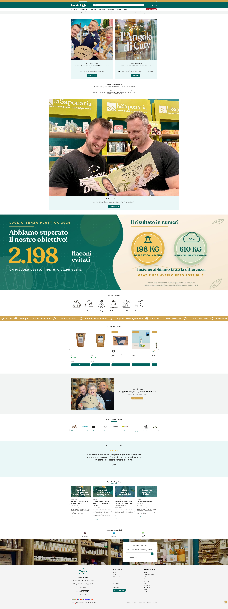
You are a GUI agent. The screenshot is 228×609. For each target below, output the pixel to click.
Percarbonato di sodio (96, 354)
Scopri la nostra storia (137, 398)
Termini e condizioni (141, 602)
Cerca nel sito (147, 587)
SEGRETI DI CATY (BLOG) (152, 1)
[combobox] (118, 5)
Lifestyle (119, 9)
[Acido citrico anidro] (80, 339)
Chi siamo (146, 578)
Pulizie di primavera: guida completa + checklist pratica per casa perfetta (125, 503)
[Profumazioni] (114, 304)
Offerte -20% (74, 9)
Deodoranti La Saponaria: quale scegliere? (80, 502)
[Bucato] (89, 304)
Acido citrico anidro (75, 354)
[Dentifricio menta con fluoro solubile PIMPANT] (141, 339)
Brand (125, 9)
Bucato (89, 311)
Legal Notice (155, 602)
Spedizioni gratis (147, 581)
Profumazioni (93, 9)
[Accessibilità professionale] (225, 602)
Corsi (145, 583)
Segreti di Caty (147, 585)
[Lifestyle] (101, 304)
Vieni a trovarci (136, 75)
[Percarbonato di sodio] (100, 339)
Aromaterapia (111, 9)
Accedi (145, 589)
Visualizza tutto (114, 327)
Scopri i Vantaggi (113, 206)
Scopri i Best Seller (92, 75)
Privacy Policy (132, 557)
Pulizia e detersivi (83, 9)
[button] (156, 5)
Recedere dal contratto (119, 590)
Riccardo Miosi (79, 603)
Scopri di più (83, 587)
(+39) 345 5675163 (85, 590)
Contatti (145, 591)
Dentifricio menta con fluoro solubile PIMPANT (140, 354)
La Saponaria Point (148, 576)
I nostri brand (116, 587)
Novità (114, 574)
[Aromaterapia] (76, 304)
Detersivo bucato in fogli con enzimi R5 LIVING (120, 354)
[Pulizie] (126, 304)
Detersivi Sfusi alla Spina (149, 574)
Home (114, 572)
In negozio (146, 572)
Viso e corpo (102, 9)
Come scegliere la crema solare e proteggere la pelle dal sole (102, 503)
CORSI (144, 1)
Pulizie (126, 311)
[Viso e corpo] (139, 304)
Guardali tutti (114, 421)
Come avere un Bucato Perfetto (144, 502)
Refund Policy (148, 602)
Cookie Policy (134, 602)
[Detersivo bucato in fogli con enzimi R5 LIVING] (121, 339)
